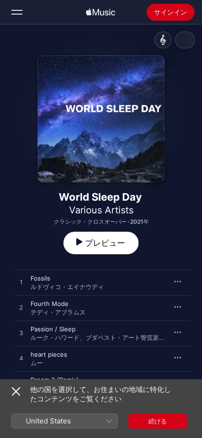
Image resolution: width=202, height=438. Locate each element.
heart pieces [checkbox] (49, 354)
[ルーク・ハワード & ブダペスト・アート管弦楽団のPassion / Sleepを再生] (21, 333)
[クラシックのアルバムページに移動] (163, 39)
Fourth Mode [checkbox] (50, 303)
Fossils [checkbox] (40, 278)
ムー (37, 363)
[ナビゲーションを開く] (17, 12)
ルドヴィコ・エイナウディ (67, 286)
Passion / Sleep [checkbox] (53, 329)
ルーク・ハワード (55, 337)
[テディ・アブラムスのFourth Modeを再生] (21, 308)
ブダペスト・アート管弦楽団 (125, 337)
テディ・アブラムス (58, 312)
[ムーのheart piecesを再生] (21, 358)
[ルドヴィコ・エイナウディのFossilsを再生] (21, 282)
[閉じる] (16, 391)
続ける (157, 421)
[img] (100, 12)
